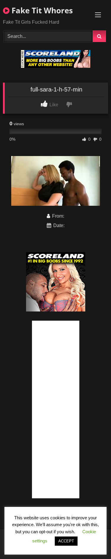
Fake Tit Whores (41, 10)
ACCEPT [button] (66, 541)
